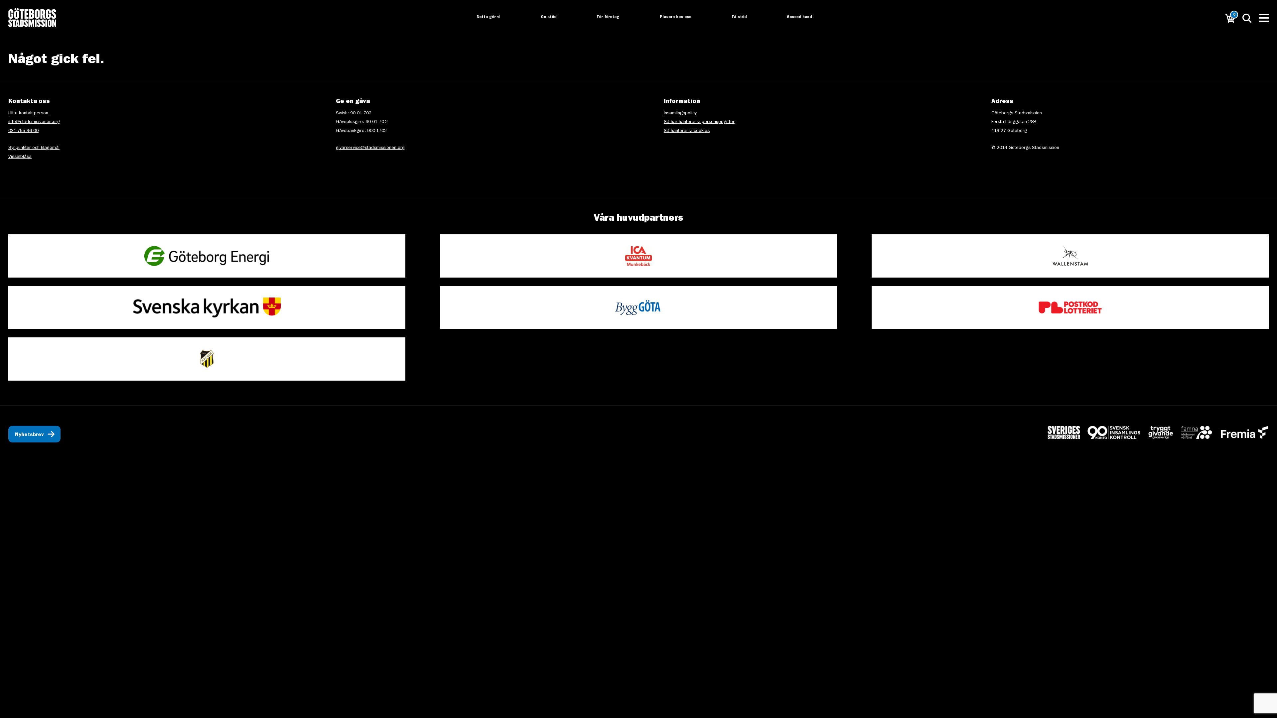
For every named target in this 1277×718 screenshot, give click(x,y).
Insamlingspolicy (680, 113)
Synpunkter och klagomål (34, 148)
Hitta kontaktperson (28, 113)
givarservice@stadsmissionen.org (370, 148)
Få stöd (734, 17)
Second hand (795, 17)
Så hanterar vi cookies (687, 131)
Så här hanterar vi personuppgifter (699, 122)
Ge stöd (543, 17)
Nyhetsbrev (29, 435)
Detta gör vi (482, 17)
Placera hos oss (670, 17)
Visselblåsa (20, 157)
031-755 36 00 (23, 131)
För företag (603, 17)
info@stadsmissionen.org (34, 122)
